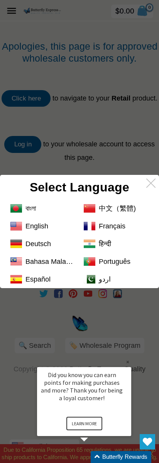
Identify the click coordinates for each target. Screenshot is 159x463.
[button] (93, 457)
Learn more (84, 423)
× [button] (127, 362)
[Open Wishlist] (147, 442)
